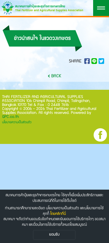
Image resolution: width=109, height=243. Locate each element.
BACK (55, 76)
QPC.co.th (10, 117)
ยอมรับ (54, 234)
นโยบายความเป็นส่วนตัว (16, 122)
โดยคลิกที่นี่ (58, 214)
